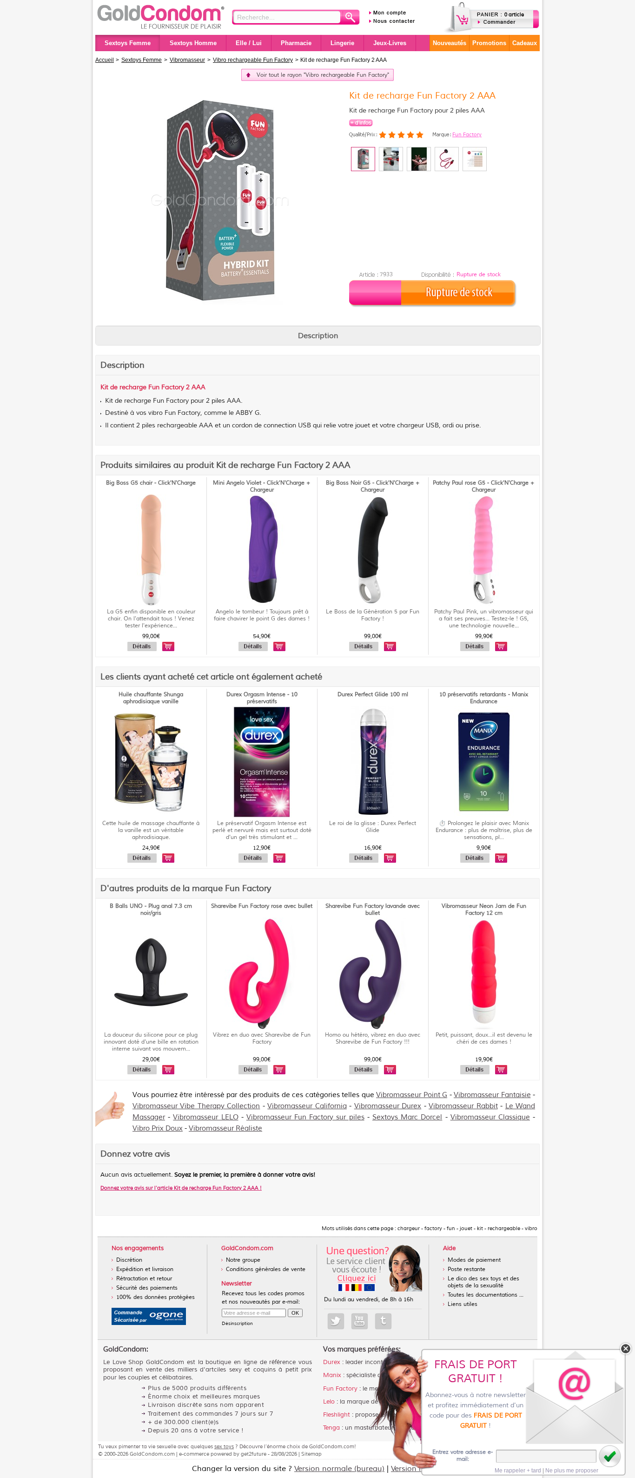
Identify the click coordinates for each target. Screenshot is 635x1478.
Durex (331, 1362)
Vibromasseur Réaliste (225, 1128)
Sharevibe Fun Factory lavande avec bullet (372, 910)
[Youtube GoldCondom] (359, 1321)
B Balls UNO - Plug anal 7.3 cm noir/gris (151, 910)
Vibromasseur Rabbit (463, 1106)
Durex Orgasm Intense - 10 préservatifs (262, 698)
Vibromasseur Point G (411, 1095)
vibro (155, 413)
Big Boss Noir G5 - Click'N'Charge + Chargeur (373, 486)
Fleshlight (336, 1414)
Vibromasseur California (306, 1106)
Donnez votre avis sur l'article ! (181, 1188)
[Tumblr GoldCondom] (383, 1321)
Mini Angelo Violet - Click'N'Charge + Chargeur (262, 486)
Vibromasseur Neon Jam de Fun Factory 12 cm (484, 910)
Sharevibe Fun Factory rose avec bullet (261, 906)
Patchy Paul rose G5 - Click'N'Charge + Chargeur (484, 486)
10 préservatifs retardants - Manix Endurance (483, 698)
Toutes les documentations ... (485, 1295)
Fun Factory (467, 134)
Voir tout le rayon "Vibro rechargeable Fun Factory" (323, 75)
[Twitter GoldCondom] (336, 1321)
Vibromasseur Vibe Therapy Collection (196, 1106)
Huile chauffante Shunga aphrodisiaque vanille (151, 698)
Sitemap (311, 1454)
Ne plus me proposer (571, 1470)
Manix (332, 1375)
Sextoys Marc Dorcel (407, 1117)
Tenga (331, 1427)
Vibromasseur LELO (205, 1117)
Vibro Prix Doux (157, 1128)
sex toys (224, 1446)
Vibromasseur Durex (387, 1106)
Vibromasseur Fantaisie (492, 1095)
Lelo (329, 1401)
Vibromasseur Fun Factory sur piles (305, 1117)
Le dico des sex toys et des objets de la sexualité (483, 1282)
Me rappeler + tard (518, 1470)
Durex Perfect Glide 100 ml (372, 694)
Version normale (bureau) (339, 1468)
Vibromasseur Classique (490, 1117)
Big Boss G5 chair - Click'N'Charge (151, 482)
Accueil (104, 60)
